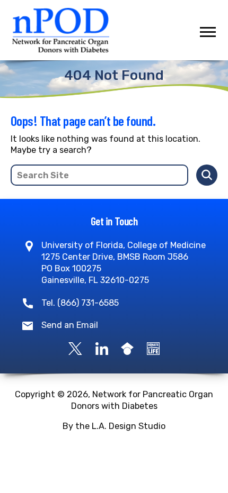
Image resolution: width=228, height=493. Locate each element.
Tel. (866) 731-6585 (80, 303)
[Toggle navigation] (208, 32)
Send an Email (69, 325)
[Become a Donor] (153, 348)
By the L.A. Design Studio (114, 426)
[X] (75, 348)
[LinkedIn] (101, 348)
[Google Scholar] (127, 348)
